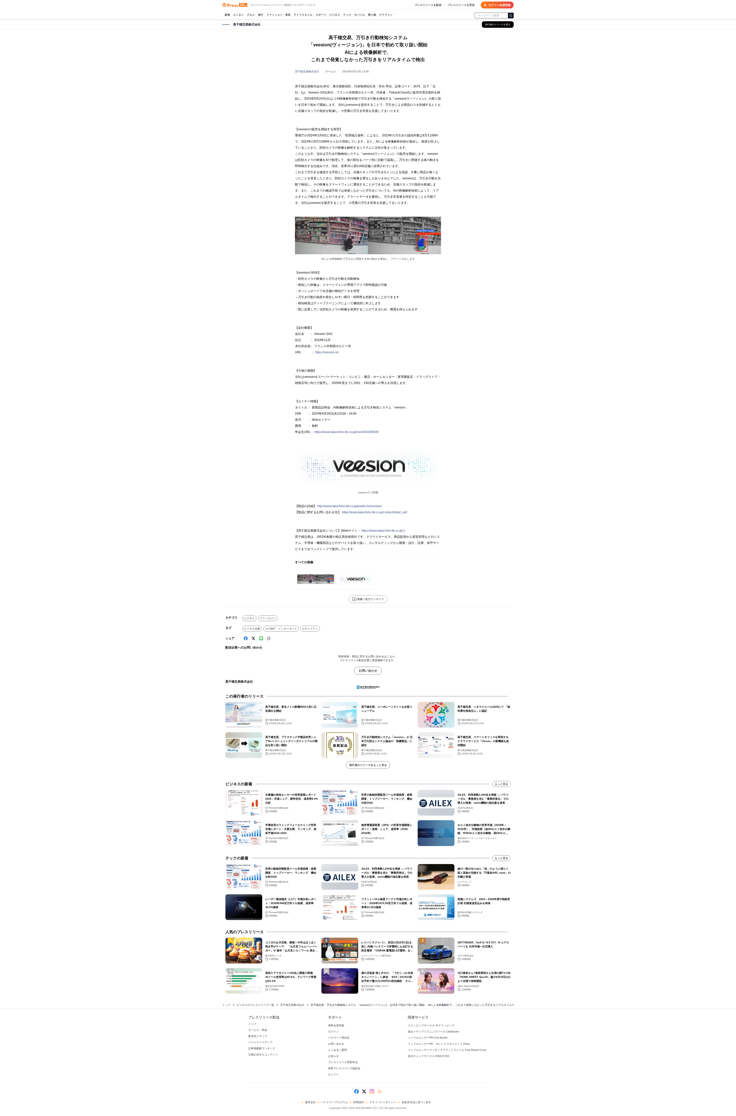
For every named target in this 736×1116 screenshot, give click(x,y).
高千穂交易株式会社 (307, 71)
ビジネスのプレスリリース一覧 (255, 1004)
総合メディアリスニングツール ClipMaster (433, 1031)
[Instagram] (372, 1091)
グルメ (251, 14)
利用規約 (358, 1102)
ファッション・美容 (278, 14)
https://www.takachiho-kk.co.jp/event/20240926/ (346, 432)
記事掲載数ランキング (261, 1048)
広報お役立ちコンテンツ (263, 1054)
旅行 (260, 14)
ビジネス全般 (252, 628)
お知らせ (333, 1056)
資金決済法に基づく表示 (416, 1102)
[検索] (511, 15)
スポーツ (320, 14)
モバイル (359, 14)
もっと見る (501, 784)
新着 (227, 14)
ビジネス (334, 14)
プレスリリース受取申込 (343, 1062)
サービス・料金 (257, 1030)
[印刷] (269, 638)
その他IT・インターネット (281, 628)
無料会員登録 (336, 1025)
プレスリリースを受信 (461, 5)
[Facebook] (246, 638)
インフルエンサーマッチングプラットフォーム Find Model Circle (447, 1049)
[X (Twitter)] (253, 638)
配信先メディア (257, 1036)
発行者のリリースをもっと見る (368, 765)
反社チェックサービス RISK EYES (428, 1056)
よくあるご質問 (337, 1049)
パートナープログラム (334, 1102)
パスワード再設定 (339, 1037)
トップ (226, 1004)
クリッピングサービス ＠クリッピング (431, 1025)
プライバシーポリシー (382, 1102)
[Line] (261, 638)
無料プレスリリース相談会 (344, 1068)
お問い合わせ (368, 670)
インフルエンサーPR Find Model (427, 1037)
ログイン (333, 1031)
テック (347, 14)
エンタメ (238, 14)
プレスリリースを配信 (428, 5)
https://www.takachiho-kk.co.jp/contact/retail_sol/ (374, 512)
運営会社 (310, 1102)
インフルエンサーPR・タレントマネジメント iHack (439, 1043)
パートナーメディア (260, 1042)
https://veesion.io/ (326, 352)
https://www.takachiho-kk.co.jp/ (382, 530)
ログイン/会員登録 (499, 5)
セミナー (333, 1074)
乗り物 (372, 14)
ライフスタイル (303, 14)
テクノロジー (268, 618)
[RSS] (379, 1091)
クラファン (386, 14)
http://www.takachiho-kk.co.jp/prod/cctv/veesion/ (349, 506)
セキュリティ (310, 628)
